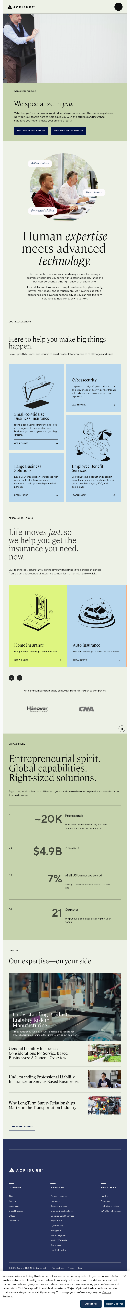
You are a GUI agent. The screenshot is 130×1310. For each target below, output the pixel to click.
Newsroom (106, 1201)
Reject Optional (114, 1304)
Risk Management (58, 1235)
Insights (104, 1196)
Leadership (13, 1206)
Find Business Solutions (31, 130)
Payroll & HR (56, 1220)
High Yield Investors (110, 1206)
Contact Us (14, 1220)
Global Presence (16, 1211)
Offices (12, 1216)
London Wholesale (58, 1240)
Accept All (91, 1303)
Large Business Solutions (61, 1211)
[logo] (21, 7)
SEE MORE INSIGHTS (22, 1126)
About (11, 1196)
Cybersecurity (56, 1225)
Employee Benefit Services (62, 1216)
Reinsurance (55, 1245)
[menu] (118, 7)
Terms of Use (58, 1268)
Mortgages (55, 1201)
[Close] (124, 1276)
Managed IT (55, 1230)
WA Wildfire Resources (111, 1211)
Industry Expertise (58, 1250)
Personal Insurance (58, 1196)
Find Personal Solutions (68, 130)
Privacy (71, 1268)
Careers (12, 1201)
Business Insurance (58, 1206)
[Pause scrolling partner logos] (121, 728)
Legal (80, 1268)
